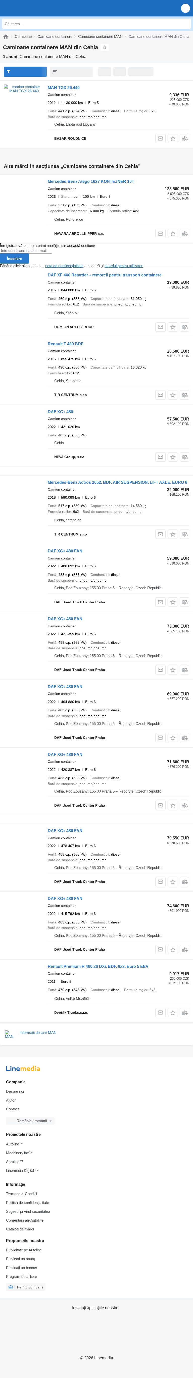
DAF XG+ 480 (60, 412)
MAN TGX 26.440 (64, 88)
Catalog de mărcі (20, 1229)
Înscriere (14, 259)
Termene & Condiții (21, 1194)
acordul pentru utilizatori (124, 266)
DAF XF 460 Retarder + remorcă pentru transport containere (105, 275)
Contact (12, 1109)
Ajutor (11, 1100)
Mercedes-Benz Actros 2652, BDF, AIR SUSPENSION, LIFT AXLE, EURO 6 (117, 482)
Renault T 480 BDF (65, 344)
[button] (185, 8)
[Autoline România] (32, 8)
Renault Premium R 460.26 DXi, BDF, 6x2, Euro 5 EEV (98, 966)
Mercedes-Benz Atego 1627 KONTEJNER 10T (91, 181)
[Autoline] (6, 36)
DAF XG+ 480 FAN (65, 551)
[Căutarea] (186, 24)
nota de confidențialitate (64, 266)
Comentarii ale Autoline (24, 1220)
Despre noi (15, 1091)
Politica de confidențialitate (27, 1202)
